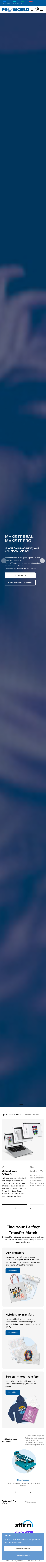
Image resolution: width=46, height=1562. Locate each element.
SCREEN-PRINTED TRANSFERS (20, 583)
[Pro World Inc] (15, 9)
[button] (32, 9)
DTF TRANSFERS (20, 575)
